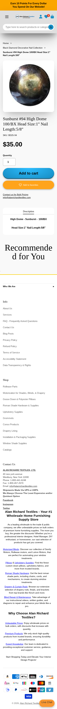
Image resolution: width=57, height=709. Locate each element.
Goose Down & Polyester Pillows (19, 399)
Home (6, 43)
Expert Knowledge (14, 644)
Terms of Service (11, 352)
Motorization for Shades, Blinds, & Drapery (24, 393)
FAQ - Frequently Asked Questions (20, 321)
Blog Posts (8, 333)
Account (41, 16)
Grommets (8, 418)
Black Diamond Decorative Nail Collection (23, 48)
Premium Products (14, 633)
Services (7, 314)
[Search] (51, 27)
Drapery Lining (10, 430)
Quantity (7, 155)
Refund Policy (10, 346)
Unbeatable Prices (14, 623)
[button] (28, 185)
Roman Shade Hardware (17, 573)
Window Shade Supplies (15, 443)
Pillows (8, 562)
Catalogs (7, 449)
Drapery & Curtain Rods (16, 586)
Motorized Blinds (11, 549)
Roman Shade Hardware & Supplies (21, 405)
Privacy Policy (10, 340)
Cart (52, 16)
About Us (7, 308)
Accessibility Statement (14, 359)
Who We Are (9, 286)
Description (28, 211)
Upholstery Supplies (13, 412)
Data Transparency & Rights (17, 365)
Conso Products (11, 424)
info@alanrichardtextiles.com (23, 486)
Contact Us (8, 327)
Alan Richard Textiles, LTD (32, 703)
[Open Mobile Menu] (7, 17)
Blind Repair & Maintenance (17, 597)
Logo (25, 16)
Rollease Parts (10, 386)
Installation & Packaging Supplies (19, 437)
